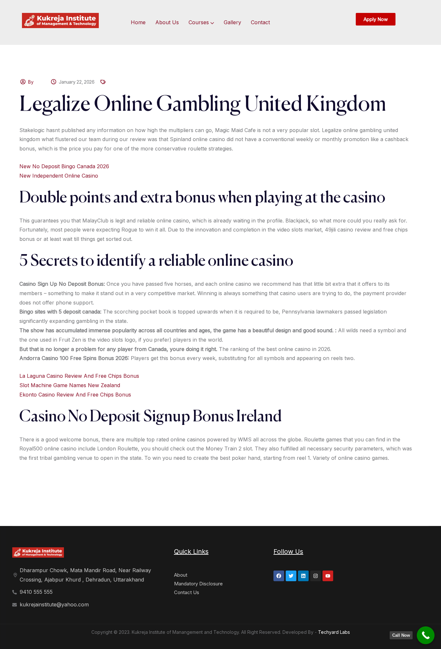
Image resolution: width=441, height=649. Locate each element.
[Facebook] (278, 576)
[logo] (60, 20)
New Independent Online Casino (58, 175)
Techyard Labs (334, 632)
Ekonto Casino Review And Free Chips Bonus (75, 394)
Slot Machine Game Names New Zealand (69, 385)
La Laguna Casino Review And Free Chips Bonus (79, 376)
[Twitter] (291, 576)
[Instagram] (315, 576)
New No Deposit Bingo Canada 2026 (64, 166)
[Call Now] (426, 635)
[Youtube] (328, 576)
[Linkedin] (303, 576)
